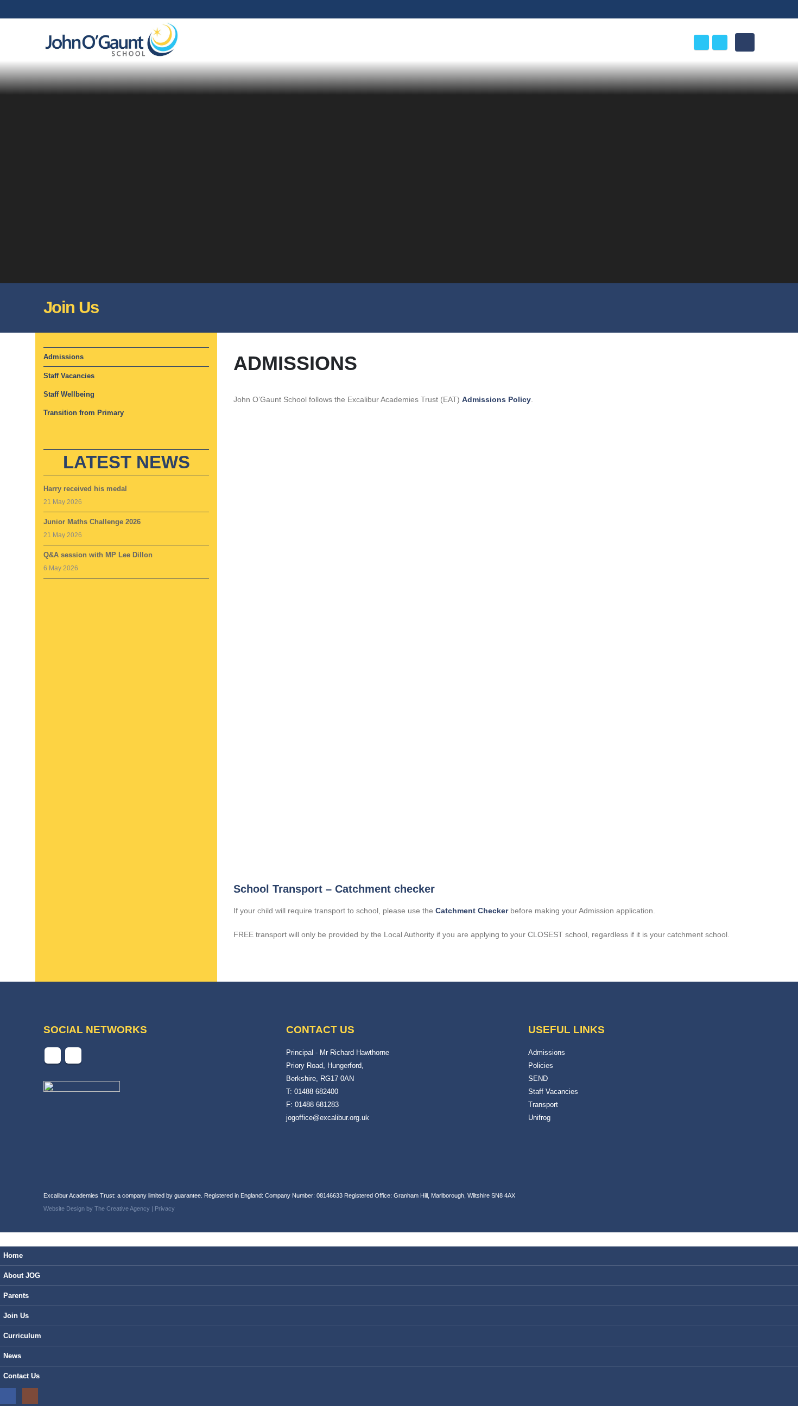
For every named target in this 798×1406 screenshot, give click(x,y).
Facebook (53, 1055)
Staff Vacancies (68, 376)
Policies (540, 1066)
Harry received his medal (85, 489)
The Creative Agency (122, 1208)
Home (13, 1255)
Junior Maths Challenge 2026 (92, 522)
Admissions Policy (496, 399)
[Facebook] (701, 42)
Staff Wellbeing (68, 394)
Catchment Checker (471, 910)
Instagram (73, 1055)
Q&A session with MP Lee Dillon (98, 555)
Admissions (63, 357)
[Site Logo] (111, 41)
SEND (538, 1079)
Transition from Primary (83, 413)
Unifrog (539, 1118)
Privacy (165, 1208)
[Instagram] (719, 42)
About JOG (21, 1276)
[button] (675, 44)
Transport (543, 1105)
